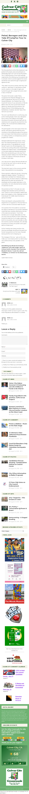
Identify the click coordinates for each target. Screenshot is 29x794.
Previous (3, 17)
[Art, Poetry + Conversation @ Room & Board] (5, 508)
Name (3, 347)
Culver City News (8, 379)
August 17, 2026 (14, 438)
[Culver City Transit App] (14, 644)
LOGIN (21, 789)
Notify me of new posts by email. (12, 367)
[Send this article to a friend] (12, 66)
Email (3, 351)
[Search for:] (14, 25)
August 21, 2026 (14, 391)
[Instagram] (17, 1)
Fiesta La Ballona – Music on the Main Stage (18, 424)
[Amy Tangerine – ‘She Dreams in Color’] (5, 499)
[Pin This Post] (10, 66)
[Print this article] (14, 66)
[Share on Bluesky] (24, 66)
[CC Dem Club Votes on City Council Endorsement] (5, 484)
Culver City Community (10, 420)
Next (25, 17)
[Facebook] (11, 1)
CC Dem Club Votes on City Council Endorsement (17, 484)
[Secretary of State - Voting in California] (14, 662)
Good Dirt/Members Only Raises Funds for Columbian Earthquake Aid (18, 446)
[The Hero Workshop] (14, 623)
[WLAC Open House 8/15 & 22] (14, 560)
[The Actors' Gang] (14, 278)
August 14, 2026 (14, 451)
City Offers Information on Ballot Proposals (17, 474)
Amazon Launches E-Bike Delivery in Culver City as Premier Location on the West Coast (18, 409)
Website (4, 356)
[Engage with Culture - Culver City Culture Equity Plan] (14, 581)
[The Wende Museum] (14, 602)
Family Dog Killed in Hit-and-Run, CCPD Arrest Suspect (18, 397)
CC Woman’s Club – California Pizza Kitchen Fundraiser (17, 434)
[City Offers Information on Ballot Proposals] (5, 475)
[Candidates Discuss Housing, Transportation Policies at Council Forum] (5, 462)
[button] (27, 21)
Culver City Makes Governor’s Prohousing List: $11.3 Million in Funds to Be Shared (17, 386)
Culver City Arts (8, 494)
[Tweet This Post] (5, 66)
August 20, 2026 (14, 468)
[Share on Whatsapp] (17, 66)
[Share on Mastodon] (19, 66)
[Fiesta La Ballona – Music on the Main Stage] (5, 425)
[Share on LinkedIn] (7, 66)
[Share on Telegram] (21, 66)
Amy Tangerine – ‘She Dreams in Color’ (17, 498)
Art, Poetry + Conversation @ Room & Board (18, 508)
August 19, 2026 (14, 414)
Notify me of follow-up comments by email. (15, 364)
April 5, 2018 (6, 44)
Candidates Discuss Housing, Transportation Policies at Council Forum (18, 463)
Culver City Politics (9, 457)
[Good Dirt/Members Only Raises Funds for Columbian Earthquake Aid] (5, 445)
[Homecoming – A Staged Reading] (5, 519)
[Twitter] (14, 1)
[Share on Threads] (26, 66)
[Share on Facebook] (3, 66)
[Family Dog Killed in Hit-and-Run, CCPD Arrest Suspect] (5, 397)
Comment (4, 335)
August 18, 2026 (14, 477)
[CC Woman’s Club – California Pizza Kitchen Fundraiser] (5, 434)
